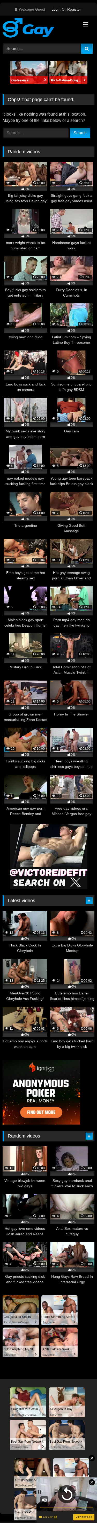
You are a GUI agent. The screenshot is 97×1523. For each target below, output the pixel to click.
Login (56, 9)
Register (74, 9)
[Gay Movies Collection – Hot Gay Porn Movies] (40, 28)
